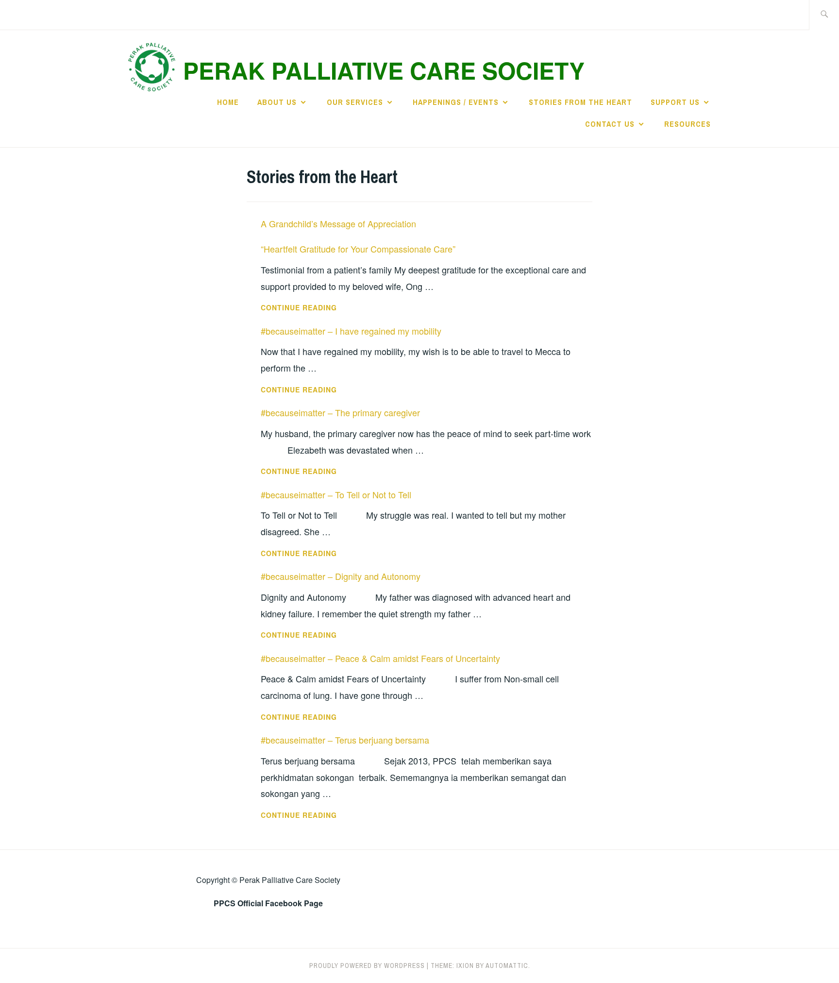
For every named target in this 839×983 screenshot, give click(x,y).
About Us (277, 102)
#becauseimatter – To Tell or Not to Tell (336, 494)
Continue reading (331, 308)
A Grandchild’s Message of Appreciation (338, 223)
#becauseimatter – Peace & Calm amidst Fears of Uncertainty (380, 658)
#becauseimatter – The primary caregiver (340, 412)
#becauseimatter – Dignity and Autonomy (340, 576)
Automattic (507, 965)
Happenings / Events (456, 102)
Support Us (675, 102)
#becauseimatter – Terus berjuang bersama (345, 739)
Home (228, 102)
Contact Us (610, 124)
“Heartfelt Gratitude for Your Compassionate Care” (358, 248)
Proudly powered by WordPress (367, 965)
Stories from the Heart (580, 102)
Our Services (355, 102)
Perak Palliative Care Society (384, 70)
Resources (687, 124)
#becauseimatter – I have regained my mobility (351, 330)
